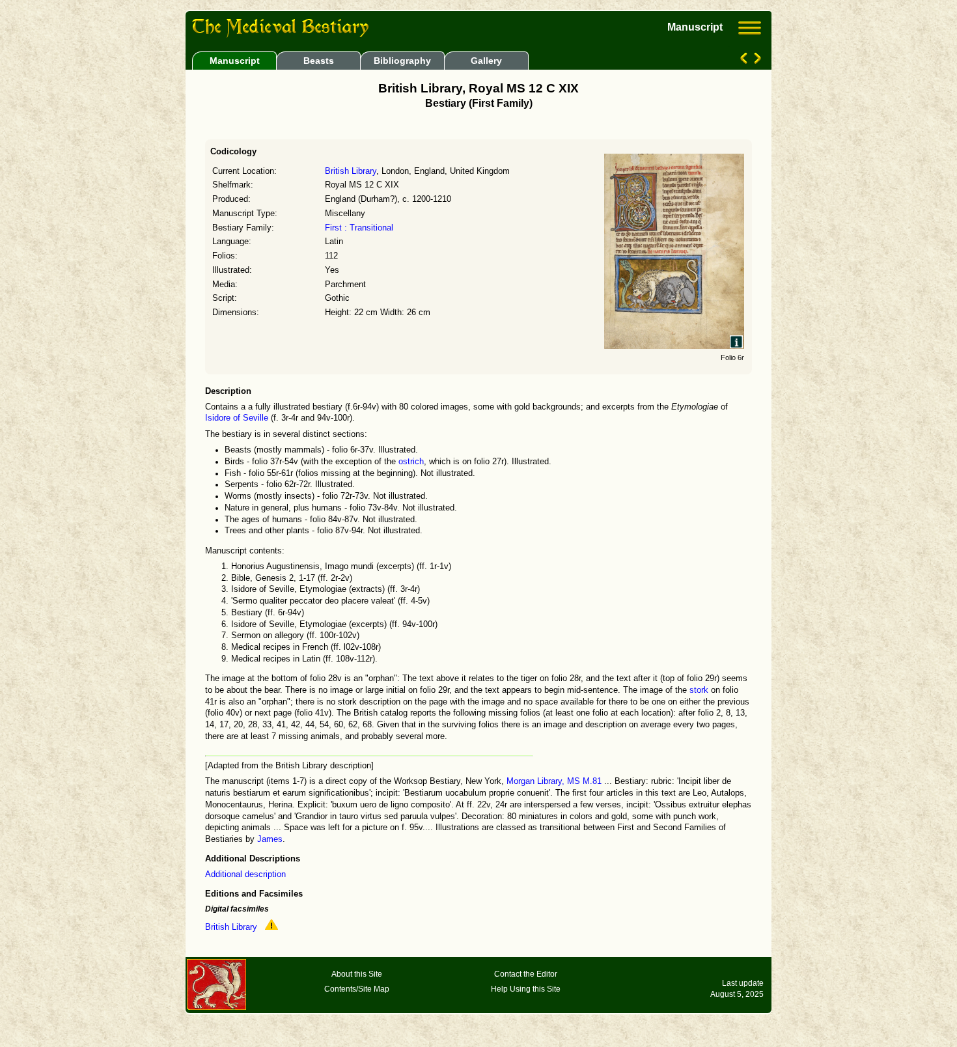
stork (698, 690)
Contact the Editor (525, 974)
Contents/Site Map (356, 989)
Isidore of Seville (236, 418)
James (270, 839)
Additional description (245, 874)
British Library (350, 171)
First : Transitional (359, 227)
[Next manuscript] (756, 60)
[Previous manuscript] (745, 60)
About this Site (356, 974)
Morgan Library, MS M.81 (554, 781)
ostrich (411, 461)
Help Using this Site (526, 989)
